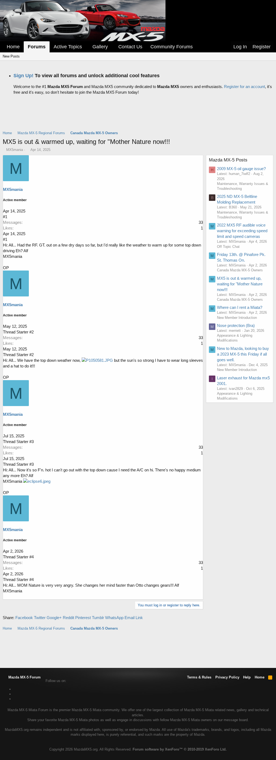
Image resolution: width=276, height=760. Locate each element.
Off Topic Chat (228, 247)
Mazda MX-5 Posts (228, 160)
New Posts (11, 56)
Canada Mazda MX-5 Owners (240, 270)
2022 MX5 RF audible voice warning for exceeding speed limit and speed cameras (242, 231)
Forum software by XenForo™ (180, 749)
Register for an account (244, 86)
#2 (31, 332)
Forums (37, 46)
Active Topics (68, 46)
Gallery (100, 46)
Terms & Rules (199, 677)
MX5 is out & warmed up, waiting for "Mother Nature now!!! (240, 284)
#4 (31, 557)
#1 (5, 216)
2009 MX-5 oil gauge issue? (241, 168)
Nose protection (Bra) (236, 325)
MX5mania (14, 150)
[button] (85, 46)
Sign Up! (23, 75)
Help (247, 677)
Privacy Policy (227, 677)
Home (13, 46)
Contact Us (130, 46)
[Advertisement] (138, 111)
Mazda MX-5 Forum (24, 677)
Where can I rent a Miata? (239, 307)
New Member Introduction (237, 318)
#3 (31, 441)
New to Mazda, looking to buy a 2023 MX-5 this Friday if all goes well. (243, 354)
